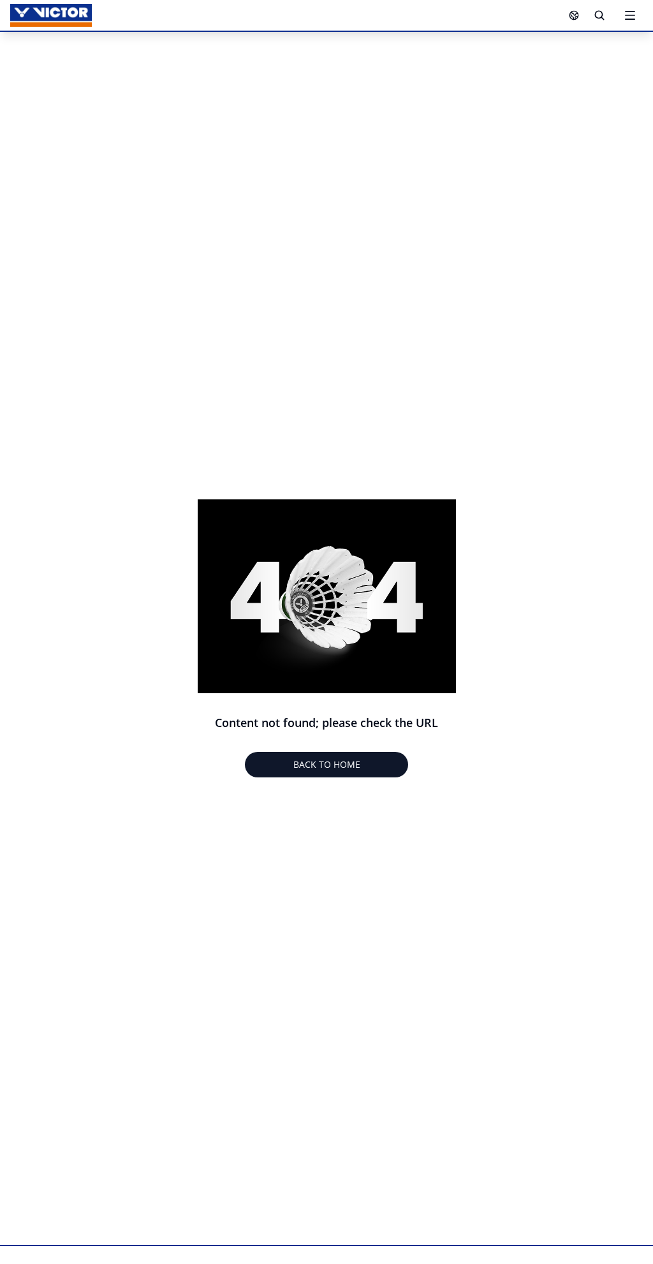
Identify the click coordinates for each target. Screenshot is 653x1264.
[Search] (599, 15)
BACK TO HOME (326, 764)
